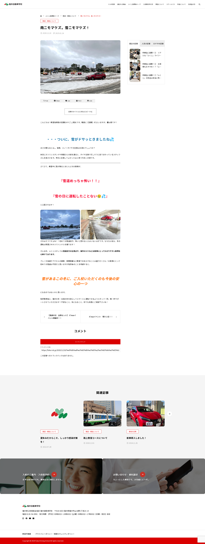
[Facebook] (26, 518)
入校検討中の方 (148, 4)
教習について (160, 4)
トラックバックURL (45, 347)
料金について (181, 4)
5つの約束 (111, 4)
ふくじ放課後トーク (134, 4)
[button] (169, 413)
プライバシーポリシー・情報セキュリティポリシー (54, 534)
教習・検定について (49, 21)
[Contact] (33, 518)
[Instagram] (23, 518)
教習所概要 (26, 534)
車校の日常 (132, 431)
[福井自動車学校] (13, 4)
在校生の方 (191, 4)
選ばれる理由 (121, 4)
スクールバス (170, 4)
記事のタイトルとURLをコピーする (80, 112)
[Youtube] (30, 518)
